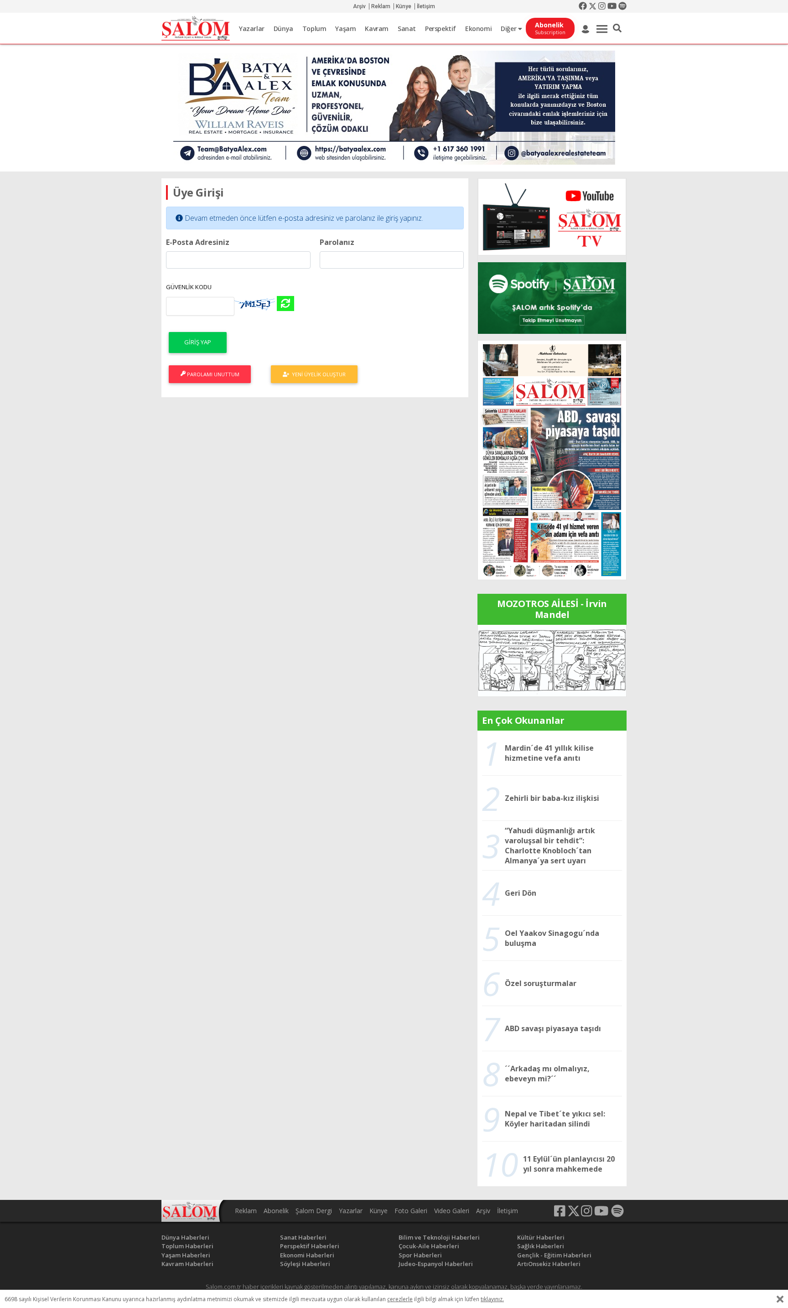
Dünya (283, 28)
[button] (617, 28)
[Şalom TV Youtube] (552, 216)
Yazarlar (251, 28)
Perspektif (440, 28)
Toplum (314, 28)
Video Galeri (451, 1210)
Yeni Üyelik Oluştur (317, 374)
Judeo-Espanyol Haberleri (436, 1264)
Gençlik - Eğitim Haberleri (554, 1255)
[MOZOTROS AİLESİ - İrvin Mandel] (552, 660)
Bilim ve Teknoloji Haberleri (439, 1237)
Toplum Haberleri (187, 1246)
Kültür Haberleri (541, 1237)
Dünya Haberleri (185, 1237)
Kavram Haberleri (187, 1264)
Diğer (509, 28)
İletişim (426, 6)
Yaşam (345, 28)
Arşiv (359, 6)
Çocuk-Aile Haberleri (429, 1246)
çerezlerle (400, 1299)
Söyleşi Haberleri (305, 1264)
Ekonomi (478, 28)
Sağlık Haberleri (540, 1246)
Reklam (380, 6)
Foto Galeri (410, 1210)
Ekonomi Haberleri (307, 1255)
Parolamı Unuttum (212, 374)
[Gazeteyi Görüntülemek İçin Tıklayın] (552, 459)
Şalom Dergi (314, 1210)
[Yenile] (285, 303)
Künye (403, 6)
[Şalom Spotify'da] (552, 298)
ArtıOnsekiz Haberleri (549, 1264)
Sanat (407, 28)
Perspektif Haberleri (309, 1246)
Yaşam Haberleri (185, 1255)
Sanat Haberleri (303, 1237)
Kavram (377, 28)
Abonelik (276, 1210)
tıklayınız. (492, 1299)
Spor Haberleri (420, 1255)
